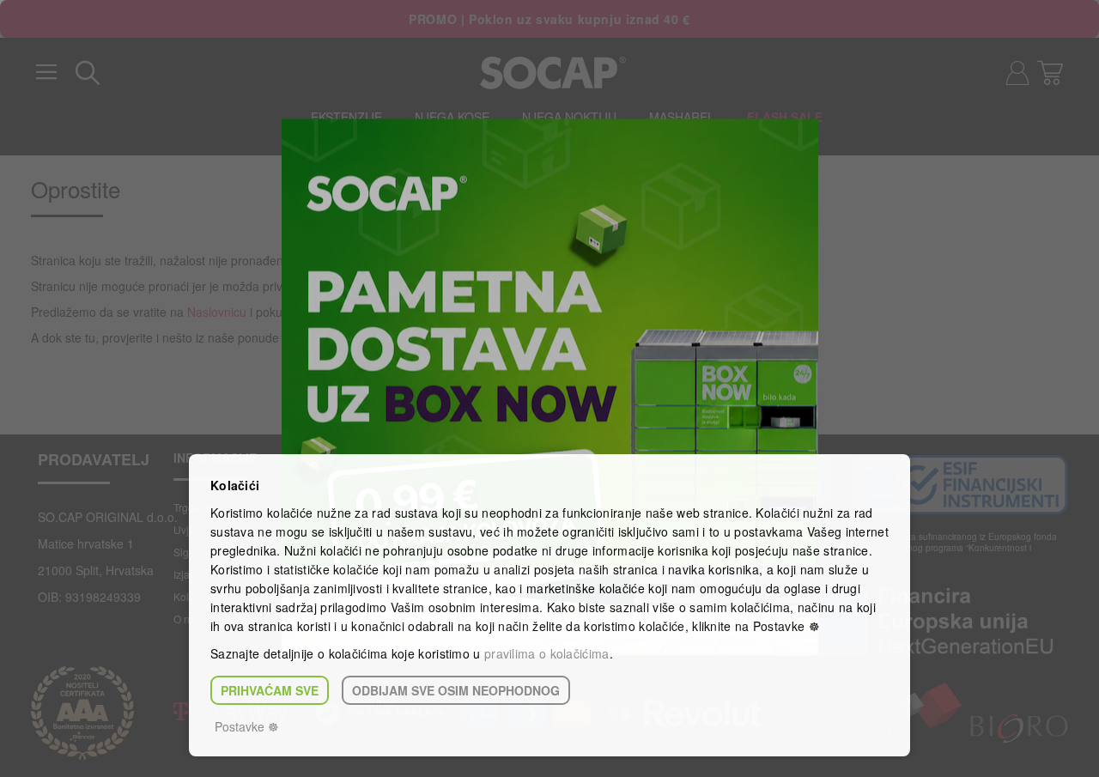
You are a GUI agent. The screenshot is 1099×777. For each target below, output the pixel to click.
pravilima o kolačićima (547, 653)
